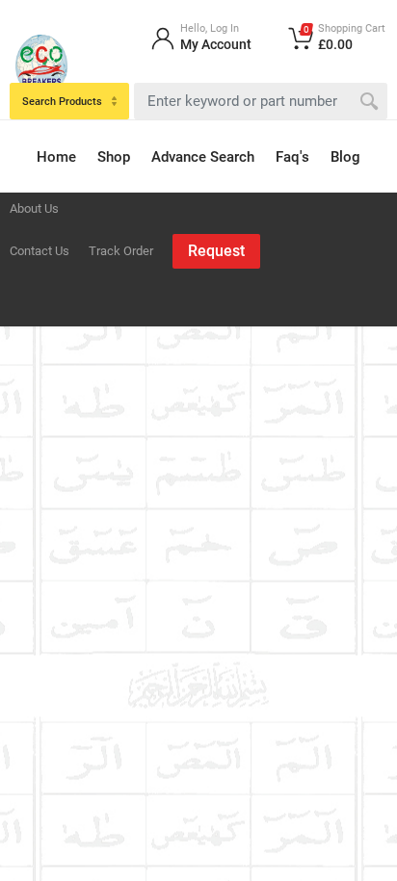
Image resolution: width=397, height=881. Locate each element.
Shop (113, 157)
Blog (345, 157)
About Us (34, 208)
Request (216, 251)
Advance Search (202, 157)
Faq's (292, 157)
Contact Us (39, 251)
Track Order (121, 251)
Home (56, 157)
